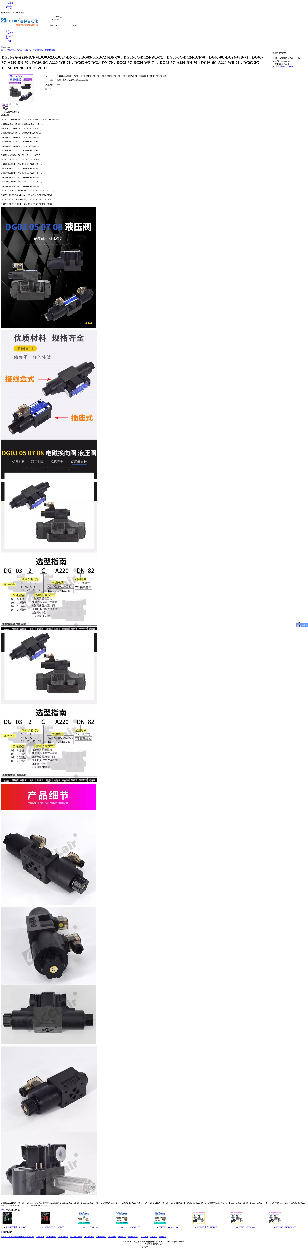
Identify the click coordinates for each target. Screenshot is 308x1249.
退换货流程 (51, 1237)
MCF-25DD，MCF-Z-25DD (285, 1227)
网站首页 (5, 1237)
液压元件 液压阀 (24, 50)
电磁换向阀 (50, 50)
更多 (3, 1210)
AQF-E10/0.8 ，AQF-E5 (54, 1227)
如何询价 (112, 1237)
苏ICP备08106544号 (158, 1247)
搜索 (74, 25)
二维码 (9, 8)
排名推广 (153, 1237)
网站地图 (144, 1237)
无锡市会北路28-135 (287, 66)
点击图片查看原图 (11, 112)
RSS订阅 (162, 1237)
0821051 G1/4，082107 (92, 1227)
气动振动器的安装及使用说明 (21, 1237)
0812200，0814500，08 (130, 1227)
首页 (3, 50)
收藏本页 (9, 3)
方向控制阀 (38, 50)
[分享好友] (6, 47)
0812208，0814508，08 (168, 1227)
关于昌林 (40, 1237)
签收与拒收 (101, 1237)
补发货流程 (89, 1237)
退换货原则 (63, 1237)
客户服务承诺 (76, 1237)
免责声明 (122, 1237)
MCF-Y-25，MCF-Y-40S (245, 1227)
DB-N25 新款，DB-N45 (16, 1227)
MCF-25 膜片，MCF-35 (207, 1227)
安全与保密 (133, 1237)
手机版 (9, 6)
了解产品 (11, 50)
